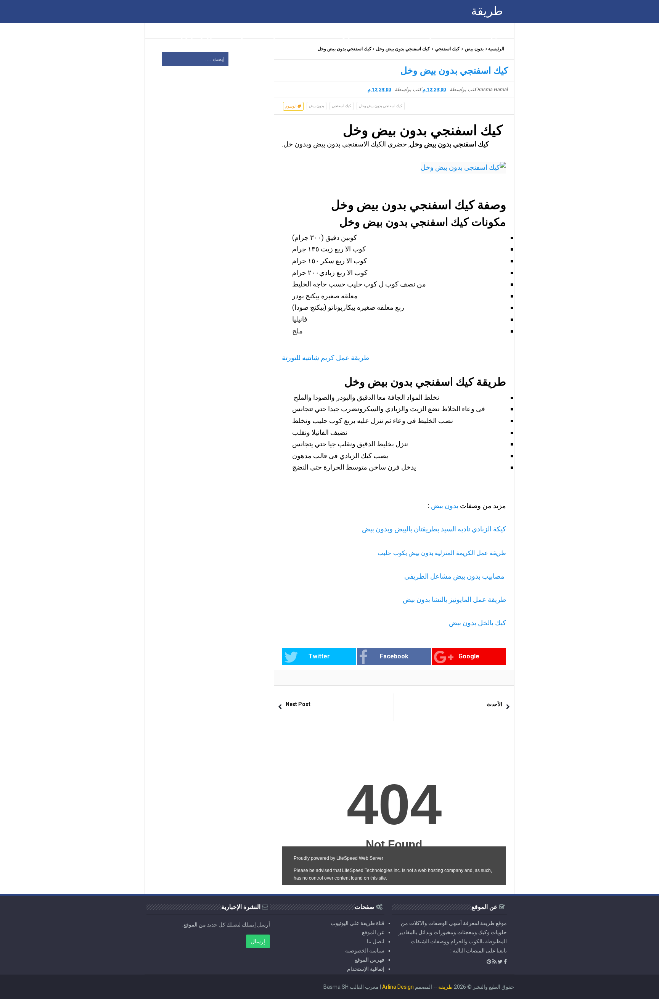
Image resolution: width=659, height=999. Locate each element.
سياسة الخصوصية (364, 951)
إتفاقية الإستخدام (365, 969)
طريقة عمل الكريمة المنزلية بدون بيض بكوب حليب (442, 553)
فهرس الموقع (369, 960)
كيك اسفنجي (447, 48)
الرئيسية (496, 48)
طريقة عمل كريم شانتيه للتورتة (325, 358)
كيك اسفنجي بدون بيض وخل (403, 48)
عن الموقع (373, 932)
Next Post (298, 704)
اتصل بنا (375, 941)
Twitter (319, 656)
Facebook (394, 656)
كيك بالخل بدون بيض (477, 623)
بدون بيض (474, 48)
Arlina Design (398, 987)
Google (468, 656)
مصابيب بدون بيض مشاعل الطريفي (455, 576)
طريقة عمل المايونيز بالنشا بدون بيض (454, 599)
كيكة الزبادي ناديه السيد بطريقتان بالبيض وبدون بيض (434, 529)
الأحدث (494, 704)
